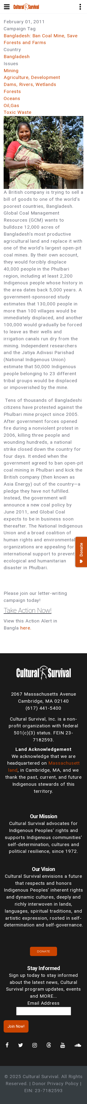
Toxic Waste (17, 112)
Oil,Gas (11, 105)
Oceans (12, 98)
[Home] (26, 6)
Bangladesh (17, 56)
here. (25, 628)
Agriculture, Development (32, 77)
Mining (11, 70)
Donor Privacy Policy (55, 1083)
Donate (43, 951)
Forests (12, 91)
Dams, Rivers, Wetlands (30, 84)
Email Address (43, 1003)
